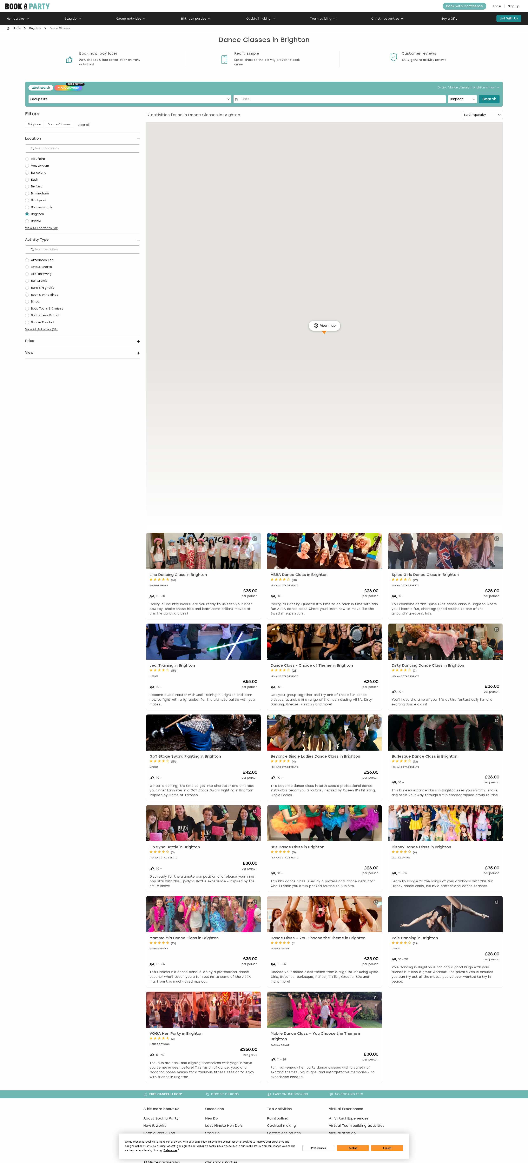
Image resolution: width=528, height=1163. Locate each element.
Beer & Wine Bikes (44, 295)
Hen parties (16, 18)
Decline (353, 1148)
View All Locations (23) (41, 228)
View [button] (29, 352)
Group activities (128, 18)
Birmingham (40, 193)
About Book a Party (161, 1118)
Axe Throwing (41, 274)
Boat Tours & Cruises (47, 308)
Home (17, 28)
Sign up (513, 6)
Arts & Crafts (41, 267)
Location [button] (33, 138)
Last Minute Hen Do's (224, 1126)
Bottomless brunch (284, 1133)
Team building (320, 18)
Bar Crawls (39, 281)
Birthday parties (193, 18)
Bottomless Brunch (45, 315)
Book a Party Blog (159, 1133)
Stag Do (212, 1133)
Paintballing (277, 1118)
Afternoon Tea (42, 260)
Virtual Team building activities (356, 1126)
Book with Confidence (464, 6)
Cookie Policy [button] (253, 1146)
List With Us (509, 18)
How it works (154, 1126)
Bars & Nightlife (43, 288)
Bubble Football (42, 322)
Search (489, 99)
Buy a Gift (449, 18)
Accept (387, 1148)
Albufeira (38, 159)
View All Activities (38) (41, 329)
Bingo (35, 301)
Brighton (35, 28)
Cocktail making (258, 18)
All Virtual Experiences (348, 1118)
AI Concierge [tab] (70, 87)
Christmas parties (385, 18)
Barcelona (38, 172)
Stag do (70, 18)
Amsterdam (40, 165)
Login (497, 6)
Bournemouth (41, 207)
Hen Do (211, 1118)
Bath (34, 179)
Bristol (36, 221)
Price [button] (29, 341)
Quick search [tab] (41, 87)
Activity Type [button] (36, 239)
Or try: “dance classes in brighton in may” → (469, 87)
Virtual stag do (342, 1133)
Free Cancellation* (166, 1094)
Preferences (318, 1148)
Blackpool (38, 200)
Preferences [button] (170, 1150)
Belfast (36, 186)
